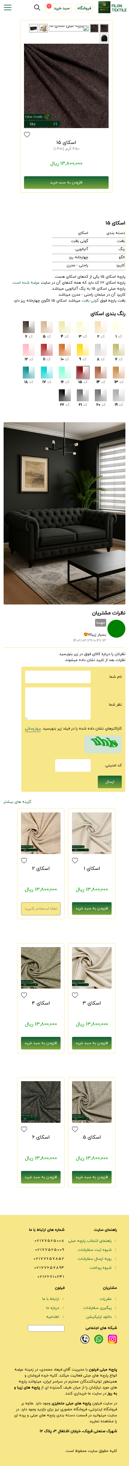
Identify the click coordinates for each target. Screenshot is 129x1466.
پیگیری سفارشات (98, 1308)
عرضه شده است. (26, 282)
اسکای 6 (41, 1137)
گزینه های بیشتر (17, 802)
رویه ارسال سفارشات (95, 1259)
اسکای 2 (41, 868)
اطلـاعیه (53, 1317)
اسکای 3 (91, 1003)
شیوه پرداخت (101, 1268)
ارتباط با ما (51, 1299)
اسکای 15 (66, 142)
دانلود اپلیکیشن (99, 1317)
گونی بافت (90, 300)
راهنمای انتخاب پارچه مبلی (90, 1241)
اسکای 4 (41, 1003)
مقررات (106, 1299)
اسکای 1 (92, 868)
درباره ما (53, 1308)
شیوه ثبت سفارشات (95, 1250)
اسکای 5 (92, 1137)
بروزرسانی (33, 728)
